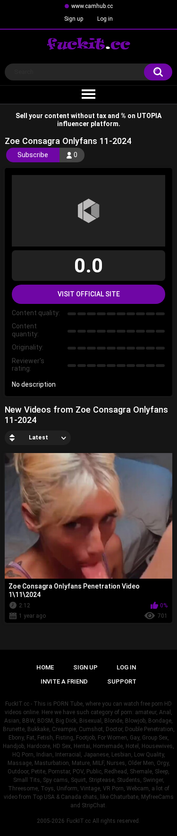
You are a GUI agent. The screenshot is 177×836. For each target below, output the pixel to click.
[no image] (88, 211)
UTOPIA (149, 115)
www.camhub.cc (92, 6)
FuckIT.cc (79, 821)
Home (45, 667)
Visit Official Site (89, 294)
